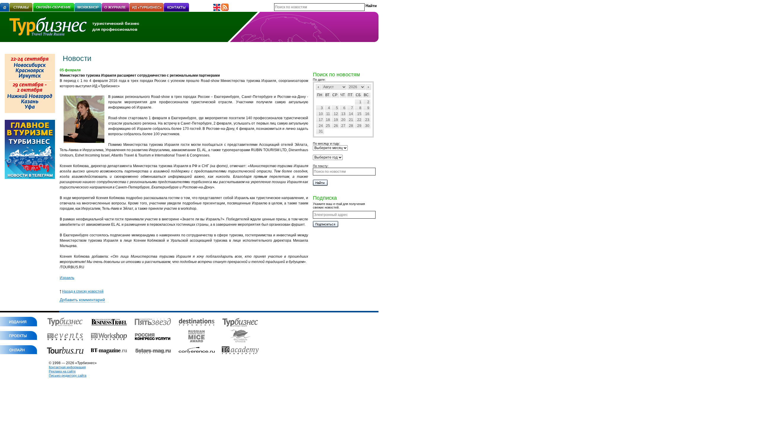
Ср (334, 95)
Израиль (67, 278)
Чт (342, 95)
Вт (327, 95)
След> (368, 87)
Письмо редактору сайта (67, 375)
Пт (350, 95)
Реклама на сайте (62, 371)
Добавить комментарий (82, 299)
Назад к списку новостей (82, 291)
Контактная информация (67, 367)
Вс (366, 95)
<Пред (318, 87)
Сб (358, 95)
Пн (319, 95)
